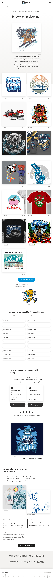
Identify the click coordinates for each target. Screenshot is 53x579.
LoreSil (30, 215)
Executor (30, 186)
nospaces (5, 98)
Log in (49, 2)
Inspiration (8, 6)
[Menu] (3, 2)
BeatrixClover (6, 274)
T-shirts (13, 6)
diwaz (30, 156)
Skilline (30, 98)
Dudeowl (39, 53)
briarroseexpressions (31, 514)
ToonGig (5, 215)
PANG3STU (6, 186)
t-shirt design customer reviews (32, 415)
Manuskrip (14, 456)
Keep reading (18, 527)
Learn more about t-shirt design (32, 458)
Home (3, 6)
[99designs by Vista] (26, 2)
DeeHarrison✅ (32, 244)
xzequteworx (6, 156)
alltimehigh (6, 244)
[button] (50, 570)
